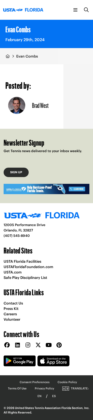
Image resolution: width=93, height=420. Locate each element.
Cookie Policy (67, 382)
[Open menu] (75, 9)
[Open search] (86, 10)
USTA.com (13, 272)
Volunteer (12, 319)
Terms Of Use (17, 388)
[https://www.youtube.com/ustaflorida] (48, 345)
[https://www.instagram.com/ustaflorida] (27, 345)
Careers (10, 314)
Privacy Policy (44, 388)
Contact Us (13, 303)
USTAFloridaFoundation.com (28, 266)
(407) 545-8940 (17, 235)
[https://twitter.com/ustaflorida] (38, 345)
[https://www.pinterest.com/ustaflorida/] (59, 345)
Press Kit (11, 308)
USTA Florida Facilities (22, 261)
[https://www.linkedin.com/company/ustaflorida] (17, 345)
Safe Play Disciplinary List (25, 277)
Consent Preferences (34, 382)
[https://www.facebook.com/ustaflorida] (7, 345)
